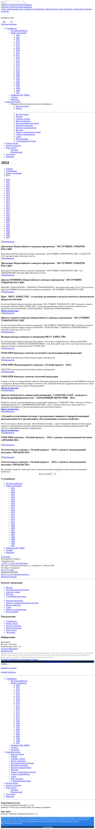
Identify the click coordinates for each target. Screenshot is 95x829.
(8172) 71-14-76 (8, 563)
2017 (18, 55)
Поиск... (19, 108)
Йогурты (19, 130)
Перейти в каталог (9, 668)
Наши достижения (18, 33)
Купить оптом (12, 143)
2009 (18, 73)
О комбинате (11, 28)
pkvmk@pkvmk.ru (21, 574)
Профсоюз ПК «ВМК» (20, 95)
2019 (18, 51)
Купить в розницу (13, 145)
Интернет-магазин (9, 24)
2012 (18, 66)
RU (4, 22)
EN (11, 22)
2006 (18, 79)
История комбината (19, 31)
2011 (18, 68)
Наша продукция (13, 102)
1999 (18, 88)
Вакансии (15, 99)
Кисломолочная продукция (27, 123)
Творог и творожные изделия (28, 132)
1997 (18, 93)
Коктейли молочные (24, 125)
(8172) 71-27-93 (7, 574)
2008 (18, 75)
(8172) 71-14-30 (7, 570)
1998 (18, 91)
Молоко (19, 117)
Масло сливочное (23, 121)
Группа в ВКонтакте (9, 649)
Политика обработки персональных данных (19, 659)
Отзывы (14, 97)
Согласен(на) (47, 827)
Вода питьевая (22, 139)
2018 (18, 53)
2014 (18, 62)
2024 (18, 39)
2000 (18, 86)
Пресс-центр (11, 148)
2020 (18, 48)
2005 (18, 82)
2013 (18, 64)
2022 (18, 44)
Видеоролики (16, 152)
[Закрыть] (8, 664)
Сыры (18, 137)
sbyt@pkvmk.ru (21, 563)
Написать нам (7, 651)
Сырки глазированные (25, 134)
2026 (18, 35)
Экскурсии (10, 154)
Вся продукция (22, 106)
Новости (14, 150)
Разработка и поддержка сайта (56, 661)
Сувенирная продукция (26, 141)
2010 (18, 71)
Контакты (10, 157)
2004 (18, 84)
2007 (18, 77)
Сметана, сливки (23, 119)
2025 (18, 37)
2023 (18, 42)
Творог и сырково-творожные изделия (22, 603)
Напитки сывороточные (26, 128)
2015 (18, 59)
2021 (18, 46)
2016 (18, 57)
